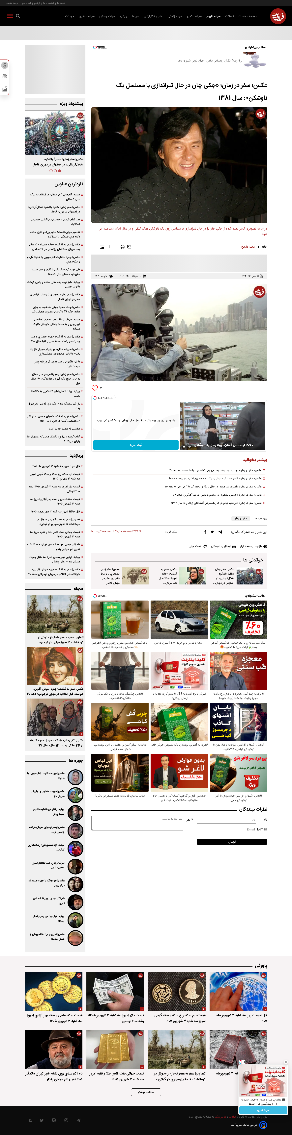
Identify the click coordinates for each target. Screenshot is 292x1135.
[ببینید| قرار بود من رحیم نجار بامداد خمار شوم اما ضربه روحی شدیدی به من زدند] (75, 920)
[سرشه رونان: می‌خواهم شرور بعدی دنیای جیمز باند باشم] (75, 867)
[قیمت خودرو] (5, 77)
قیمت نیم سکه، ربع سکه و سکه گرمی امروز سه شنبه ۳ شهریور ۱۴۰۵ (55, 476)
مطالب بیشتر (146, 1092)
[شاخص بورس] (5, 90)
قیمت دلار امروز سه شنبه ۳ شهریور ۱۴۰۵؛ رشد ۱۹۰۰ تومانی (54, 489)
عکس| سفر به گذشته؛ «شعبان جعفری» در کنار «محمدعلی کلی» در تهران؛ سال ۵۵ (53, 418)
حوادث (69, 16)
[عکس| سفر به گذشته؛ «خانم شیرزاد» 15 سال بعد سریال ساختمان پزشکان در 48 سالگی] (192, 575)
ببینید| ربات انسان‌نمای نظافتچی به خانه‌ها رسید (55, 393)
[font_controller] (109, 247)
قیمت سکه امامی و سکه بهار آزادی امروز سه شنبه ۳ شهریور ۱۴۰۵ (55, 501)
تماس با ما (48, 3)
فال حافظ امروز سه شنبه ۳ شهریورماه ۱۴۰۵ (55, 511)
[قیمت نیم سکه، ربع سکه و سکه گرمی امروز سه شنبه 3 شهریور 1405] (177, 991)
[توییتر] (212, 533)
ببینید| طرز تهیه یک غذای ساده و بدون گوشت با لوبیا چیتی (53, 284)
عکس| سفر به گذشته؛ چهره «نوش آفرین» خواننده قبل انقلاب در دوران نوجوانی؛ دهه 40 (55, 692)
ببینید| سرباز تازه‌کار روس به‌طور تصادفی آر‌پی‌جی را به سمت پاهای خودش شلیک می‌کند (56, 324)
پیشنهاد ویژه (71, 104)
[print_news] (122, 248)
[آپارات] (54, 1121)
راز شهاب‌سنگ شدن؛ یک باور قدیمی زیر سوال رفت (54, 406)
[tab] (59, 170)
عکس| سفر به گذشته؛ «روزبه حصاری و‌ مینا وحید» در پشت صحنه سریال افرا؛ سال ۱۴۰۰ (55, 339)
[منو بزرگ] (10, 16)
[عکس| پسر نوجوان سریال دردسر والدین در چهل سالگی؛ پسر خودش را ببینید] (75, 831)
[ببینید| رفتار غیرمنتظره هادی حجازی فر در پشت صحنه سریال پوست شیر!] (75, 813)
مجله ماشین (87, 16)
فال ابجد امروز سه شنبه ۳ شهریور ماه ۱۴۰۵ (56, 466)
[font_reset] (102, 247)
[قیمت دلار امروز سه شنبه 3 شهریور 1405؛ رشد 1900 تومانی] (115, 991)
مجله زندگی (174, 16)
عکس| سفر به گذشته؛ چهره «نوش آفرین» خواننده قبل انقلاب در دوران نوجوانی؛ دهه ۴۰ (54, 572)
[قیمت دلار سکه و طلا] (5, 66)
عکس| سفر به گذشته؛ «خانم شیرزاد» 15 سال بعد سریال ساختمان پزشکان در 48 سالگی (167, 580)
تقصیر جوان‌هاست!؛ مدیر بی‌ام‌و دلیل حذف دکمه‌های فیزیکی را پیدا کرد (55, 234)
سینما (135, 16)
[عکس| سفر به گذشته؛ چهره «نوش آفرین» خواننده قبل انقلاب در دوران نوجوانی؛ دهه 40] (55, 666)
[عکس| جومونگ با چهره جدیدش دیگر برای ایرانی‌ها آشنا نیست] (75, 884)
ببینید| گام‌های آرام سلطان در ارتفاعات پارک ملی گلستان (55, 197)
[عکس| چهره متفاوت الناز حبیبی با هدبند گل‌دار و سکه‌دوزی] (75, 777)
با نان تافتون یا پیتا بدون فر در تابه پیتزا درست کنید (57, 364)
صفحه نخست (248, 16)
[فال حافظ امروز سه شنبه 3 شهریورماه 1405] (238, 1049)
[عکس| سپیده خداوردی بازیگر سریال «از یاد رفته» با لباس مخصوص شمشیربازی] (75, 795)
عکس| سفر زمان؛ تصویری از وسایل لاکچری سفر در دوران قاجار (110, 576)
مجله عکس (194, 16)
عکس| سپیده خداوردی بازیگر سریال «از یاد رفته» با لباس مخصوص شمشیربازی (55, 351)
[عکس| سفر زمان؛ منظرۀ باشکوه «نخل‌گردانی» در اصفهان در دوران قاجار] (250, 575)
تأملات (229, 16)
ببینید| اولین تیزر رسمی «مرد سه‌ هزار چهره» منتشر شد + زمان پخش (54, 559)
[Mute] (189, 446)
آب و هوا (26, 3)
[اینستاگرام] (66, 1121)
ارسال (232, 842)
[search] (18, 16)
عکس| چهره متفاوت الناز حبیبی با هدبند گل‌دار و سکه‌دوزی (53, 259)
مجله (78, 588)
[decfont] (95, 247)
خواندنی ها (253, 560)
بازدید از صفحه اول (251, 546)
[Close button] (286, 1062)
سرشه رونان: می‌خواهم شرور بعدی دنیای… (48, 865)
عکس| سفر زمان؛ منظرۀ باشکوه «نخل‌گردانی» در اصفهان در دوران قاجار (224, 578)
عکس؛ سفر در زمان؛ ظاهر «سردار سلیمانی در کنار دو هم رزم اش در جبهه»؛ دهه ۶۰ (215, 478)
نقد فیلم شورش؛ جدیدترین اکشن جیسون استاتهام (55, 222)
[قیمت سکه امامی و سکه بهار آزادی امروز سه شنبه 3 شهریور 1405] (53, 991)
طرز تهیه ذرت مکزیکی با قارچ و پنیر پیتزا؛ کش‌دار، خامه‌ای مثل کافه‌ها (56, 272)
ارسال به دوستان (221, 546)
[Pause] (184, 446)
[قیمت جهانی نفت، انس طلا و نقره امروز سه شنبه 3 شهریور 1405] (115, 1049)
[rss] (30, 1121)
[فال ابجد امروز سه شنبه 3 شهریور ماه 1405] (238, 991)
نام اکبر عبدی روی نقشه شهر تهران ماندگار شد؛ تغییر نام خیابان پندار (53, 547)
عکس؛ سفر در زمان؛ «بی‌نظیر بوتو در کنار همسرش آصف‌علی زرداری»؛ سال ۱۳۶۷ (216, 503)
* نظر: (189, 820)
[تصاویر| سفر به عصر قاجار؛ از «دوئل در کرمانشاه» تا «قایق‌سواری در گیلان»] (55, 614)
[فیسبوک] (205, 533)
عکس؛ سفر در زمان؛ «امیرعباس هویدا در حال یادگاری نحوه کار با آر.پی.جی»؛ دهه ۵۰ (213, 486)
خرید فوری (263, 1110)
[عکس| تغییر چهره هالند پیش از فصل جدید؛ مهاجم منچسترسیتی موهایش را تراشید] (75, 938)
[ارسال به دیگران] (129, 248)
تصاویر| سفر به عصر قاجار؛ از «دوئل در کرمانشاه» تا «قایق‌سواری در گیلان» (58, 522)
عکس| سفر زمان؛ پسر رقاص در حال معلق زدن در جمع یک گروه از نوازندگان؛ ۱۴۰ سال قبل (55, 379)
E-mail (262, 829)
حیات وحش (107, 16)
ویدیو (123, 16)
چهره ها (76, 760)
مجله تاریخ (213, 16)
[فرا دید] (278, 16)
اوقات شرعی (12, 3)
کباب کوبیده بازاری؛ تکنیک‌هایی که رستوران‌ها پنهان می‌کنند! (53, 439)
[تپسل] (95, 398)
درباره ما (61, 3)
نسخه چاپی (195, 546)
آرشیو (37, 3)
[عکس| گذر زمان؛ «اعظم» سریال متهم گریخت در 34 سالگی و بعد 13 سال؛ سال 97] (55, 717)
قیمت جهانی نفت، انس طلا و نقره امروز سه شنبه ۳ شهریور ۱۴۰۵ (55, 534)
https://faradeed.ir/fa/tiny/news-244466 (116, 532)
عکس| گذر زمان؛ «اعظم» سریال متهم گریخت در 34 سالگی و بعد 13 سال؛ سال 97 (55, 743)
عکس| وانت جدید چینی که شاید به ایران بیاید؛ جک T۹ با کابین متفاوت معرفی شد (56, 309)
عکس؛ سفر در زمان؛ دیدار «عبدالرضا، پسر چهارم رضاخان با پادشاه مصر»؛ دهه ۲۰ (215, 470)
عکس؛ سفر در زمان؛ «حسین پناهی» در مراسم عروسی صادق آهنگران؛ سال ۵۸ (217, 495)
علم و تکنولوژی (153, 16)
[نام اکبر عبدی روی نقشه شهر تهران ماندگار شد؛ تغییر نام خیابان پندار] (75, 902)
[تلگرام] (220, 533)
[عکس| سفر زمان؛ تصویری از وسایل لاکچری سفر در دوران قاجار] (135, 575)
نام (265, 820)
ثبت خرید (136, 445)
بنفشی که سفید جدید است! (64, 429)
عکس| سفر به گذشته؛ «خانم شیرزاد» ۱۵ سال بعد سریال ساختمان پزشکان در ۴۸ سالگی (54, 247)
